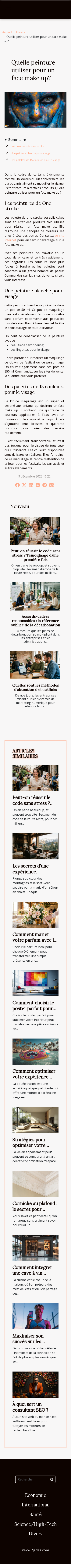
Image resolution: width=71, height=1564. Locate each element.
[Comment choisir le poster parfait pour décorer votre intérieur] (35, 983)
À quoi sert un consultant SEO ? (30, 1407)
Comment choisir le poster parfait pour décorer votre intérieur (33, 1011)
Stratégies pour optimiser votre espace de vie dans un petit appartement (35, 1148)
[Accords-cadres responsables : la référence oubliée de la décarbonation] (35, 596)
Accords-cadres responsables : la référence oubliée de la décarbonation (35, 620)
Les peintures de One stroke (27, 146)
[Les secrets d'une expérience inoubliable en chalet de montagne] (35, 846)
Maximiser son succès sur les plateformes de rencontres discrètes (34, 1344)
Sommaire (17, 139)
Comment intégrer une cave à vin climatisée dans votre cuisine (35, 1275)
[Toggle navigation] (8, 9)
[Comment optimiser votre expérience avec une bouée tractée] (35, 1051)
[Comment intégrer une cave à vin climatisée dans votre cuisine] (35, 1247)
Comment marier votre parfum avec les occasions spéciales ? (35, 940)
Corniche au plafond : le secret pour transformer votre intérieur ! (34, 1212)
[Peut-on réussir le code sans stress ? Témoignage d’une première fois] (35, 531)
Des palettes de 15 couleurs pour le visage (35, 160)
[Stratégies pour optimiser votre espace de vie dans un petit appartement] (35, 1120)
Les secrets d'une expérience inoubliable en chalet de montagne (34, 874)
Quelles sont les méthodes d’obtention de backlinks (35, 687)
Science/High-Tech (35, 1524)
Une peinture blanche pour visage (31, 153)
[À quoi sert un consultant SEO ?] (35, 1384)
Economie (35, 1495)
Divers (20, 32)
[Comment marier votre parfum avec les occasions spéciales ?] (35, 914)
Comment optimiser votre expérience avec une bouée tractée (33, 1079)
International (35, 1505)
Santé (36, 1514)
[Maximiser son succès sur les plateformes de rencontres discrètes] (35, 1316)
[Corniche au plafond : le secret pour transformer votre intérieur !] (35, 1184)
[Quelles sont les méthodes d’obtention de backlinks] (35, 665)
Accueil (7, 32)
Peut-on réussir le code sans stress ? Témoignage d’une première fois (35, 555)
